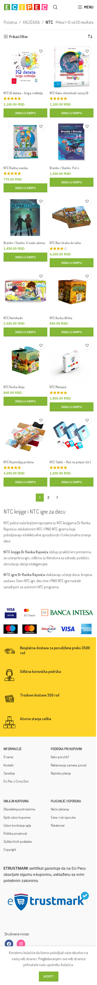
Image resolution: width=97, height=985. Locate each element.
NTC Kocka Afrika (61, 318)
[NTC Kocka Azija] (25, 361)
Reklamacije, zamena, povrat (68, 765)
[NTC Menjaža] (71, 361)
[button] (25, 112)
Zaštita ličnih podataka (18, 841)
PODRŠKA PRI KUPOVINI (66, 749)
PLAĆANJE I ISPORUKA (66, 801)
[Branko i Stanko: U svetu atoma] (25, 217)
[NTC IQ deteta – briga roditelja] (25, 67)
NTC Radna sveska (16, 168)
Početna (10, 22)
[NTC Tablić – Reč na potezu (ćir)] (71, 436)
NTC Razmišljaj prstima (19, 462)
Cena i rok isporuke (63, 817)
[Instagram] (21, 944)
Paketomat (58, 825)
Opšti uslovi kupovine (17, 817)
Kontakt (8, 765)
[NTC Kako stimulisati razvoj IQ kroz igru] (71, 67)
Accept (49, 976)
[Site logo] (26, 6)
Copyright (10, 849)
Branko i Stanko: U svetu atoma (24, 243)
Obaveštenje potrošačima (19, 809)
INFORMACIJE (13, 749)
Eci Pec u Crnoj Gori (16, 781)
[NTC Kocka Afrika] (71, 292)
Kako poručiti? (60, 757)
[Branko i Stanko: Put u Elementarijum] (71, 142)
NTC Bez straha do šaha (65, 243)
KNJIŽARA (31, 22)
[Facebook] (9, 944)
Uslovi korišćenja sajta (17, 825)
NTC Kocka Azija (14, 387)
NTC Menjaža (58, 387)
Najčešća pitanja (61, 773)
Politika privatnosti (15, 833)
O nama (8, 757)
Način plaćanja (60, 809)
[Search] (55, 7)
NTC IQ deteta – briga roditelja (23, 93)
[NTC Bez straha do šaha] (71, 217)
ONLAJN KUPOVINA (16, 801)
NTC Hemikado (13, 318)
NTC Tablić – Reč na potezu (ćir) (70, 462)
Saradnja (9, 773)
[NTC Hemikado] (25, 292)
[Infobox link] (48, 651)
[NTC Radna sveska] (25, 142)
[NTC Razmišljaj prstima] (25, 436)
